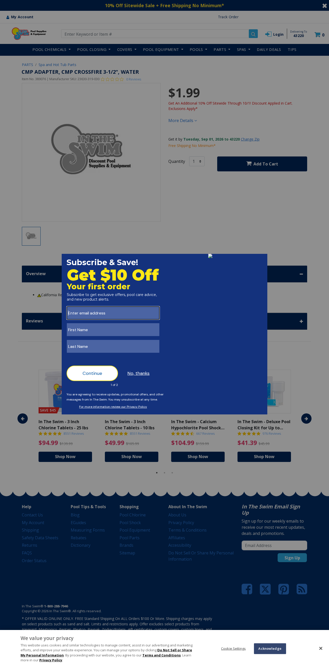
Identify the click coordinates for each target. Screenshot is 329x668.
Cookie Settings (233, 648)
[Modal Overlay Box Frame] (164, 334)
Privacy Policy (50, 660)
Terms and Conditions (161, 655)
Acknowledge (269, 648)
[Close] (320, 648)
